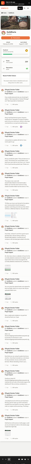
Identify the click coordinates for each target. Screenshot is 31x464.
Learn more (3, 3)
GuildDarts (9, 91)
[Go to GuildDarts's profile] (2, 90)
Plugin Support (9, 93)
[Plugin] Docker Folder (12, 89)
